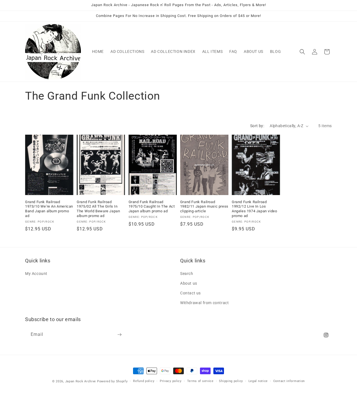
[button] (302, 52)
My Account (36, 273)
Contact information (289, 381)
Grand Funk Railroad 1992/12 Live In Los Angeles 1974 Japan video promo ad (254, 209)
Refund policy (143, 381)
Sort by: (257, 126)
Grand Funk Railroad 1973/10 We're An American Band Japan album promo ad (49, 209)
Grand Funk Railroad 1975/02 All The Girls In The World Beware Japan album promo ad (98, 209)
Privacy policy (171, 381)
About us (188, 283)
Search (186, 273)
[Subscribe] (119, 334)
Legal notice (258, 381)
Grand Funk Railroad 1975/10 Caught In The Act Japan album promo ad (152, 206)
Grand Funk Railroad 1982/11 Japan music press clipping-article (204, 206)
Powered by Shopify (112, 381)
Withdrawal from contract (204, 303)
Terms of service (200, 381)
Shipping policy (231, 381)
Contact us (190, 293)
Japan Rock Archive (80, 381)
